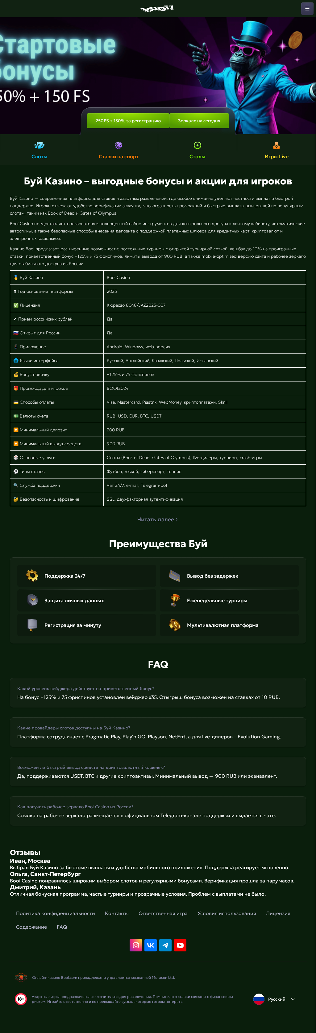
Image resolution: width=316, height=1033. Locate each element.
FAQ (62, 927)
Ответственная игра (163, 913)
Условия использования (227, 913)
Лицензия (278, 913)
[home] (158, 8)
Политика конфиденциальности (55, 913)
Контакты (117, 913)
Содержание (31, 927)
